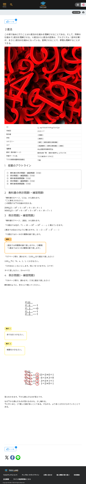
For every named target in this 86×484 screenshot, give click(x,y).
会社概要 (6, 479)
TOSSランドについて (10, 475)
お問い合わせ (48, 475)
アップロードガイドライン (30, 475)
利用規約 (77, 475)
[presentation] (23, 207)
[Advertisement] (43, 426)
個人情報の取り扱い (63, 475)
